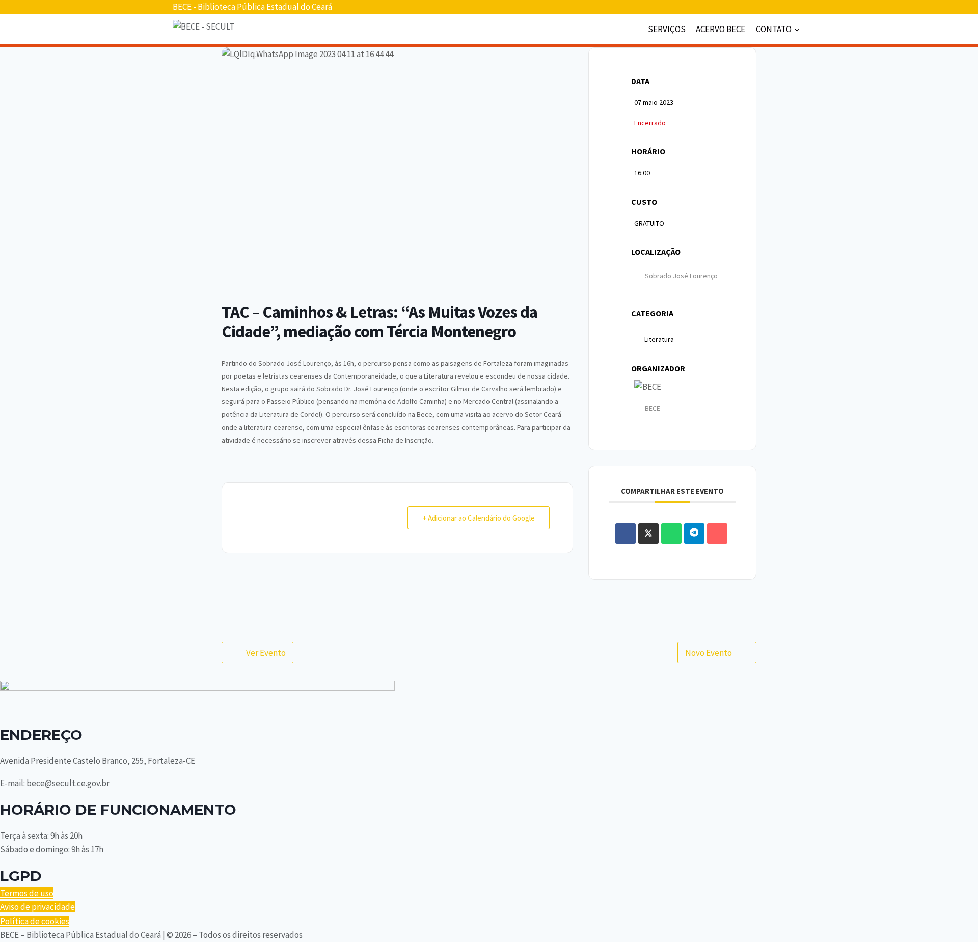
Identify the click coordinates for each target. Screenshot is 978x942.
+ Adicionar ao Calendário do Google (478, 518)
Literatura (659, 339)
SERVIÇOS (667, 29)
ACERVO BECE (720, 29)
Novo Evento (708, 652)
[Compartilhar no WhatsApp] (671, 533)
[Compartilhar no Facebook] (625, 533)
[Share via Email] (717, 533)
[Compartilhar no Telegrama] (694, 533)
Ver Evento (266, 652)
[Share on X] (648, 533)
